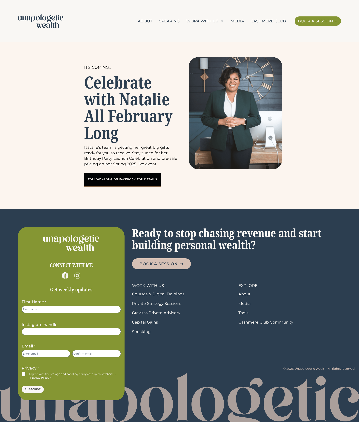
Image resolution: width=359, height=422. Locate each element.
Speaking (169, 21)
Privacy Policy (39, 378)
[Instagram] (77, 275)
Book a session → (318, 21)
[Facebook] (65, 275)
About (145, 21)
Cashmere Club (268, 21)
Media (237, 21)
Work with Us (202, 21)
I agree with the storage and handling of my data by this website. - (72, 375)
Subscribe (33, 389)
